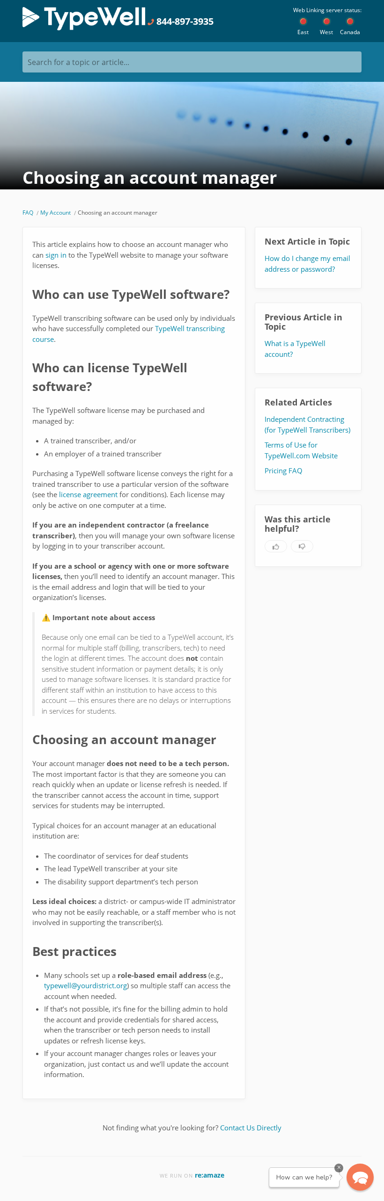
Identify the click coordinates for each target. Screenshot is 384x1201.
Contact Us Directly (250, 1127)
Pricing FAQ (284, 470)
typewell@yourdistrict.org (85, 985)
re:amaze (209, 1175)
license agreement (88, 494)
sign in (55, 255)
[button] (360, 1177)
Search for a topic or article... (78, 62)
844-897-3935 (184, 21)
